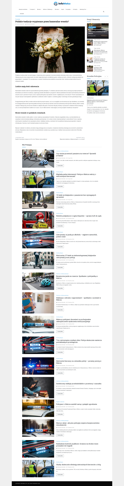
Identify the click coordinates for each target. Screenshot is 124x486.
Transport (32, 9)
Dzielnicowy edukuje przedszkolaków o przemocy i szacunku (78, 384)
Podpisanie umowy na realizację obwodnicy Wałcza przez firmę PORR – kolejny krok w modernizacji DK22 (100, 61)
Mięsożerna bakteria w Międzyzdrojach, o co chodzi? (72, 139)
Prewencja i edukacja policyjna (62, 151)
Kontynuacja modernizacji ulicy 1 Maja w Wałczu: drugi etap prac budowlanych (100, 43)
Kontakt (22, 13)
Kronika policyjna (90, 97)
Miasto (39, 9)
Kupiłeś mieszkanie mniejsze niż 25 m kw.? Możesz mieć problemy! (31, 139)
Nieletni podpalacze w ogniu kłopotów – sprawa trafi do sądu (78, 216)
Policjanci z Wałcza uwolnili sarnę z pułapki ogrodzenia (76, 404)
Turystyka (68, 9)
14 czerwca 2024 (98, 71)
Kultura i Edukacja (47, 9)
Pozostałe (17, 19)
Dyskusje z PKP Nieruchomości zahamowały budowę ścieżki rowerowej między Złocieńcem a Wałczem (100, 70)
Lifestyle (75, 9)
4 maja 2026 (90, 104)
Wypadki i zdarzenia (60, 401)
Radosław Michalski (31, 24)
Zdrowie (57, 9)
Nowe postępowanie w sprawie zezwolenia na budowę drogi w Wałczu (97, 31)
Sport (62, 9)
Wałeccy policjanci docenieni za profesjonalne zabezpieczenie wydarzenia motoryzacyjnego (73, 320)
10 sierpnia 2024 (98, 54)
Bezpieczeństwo (23, 9)
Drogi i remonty (92, 27)
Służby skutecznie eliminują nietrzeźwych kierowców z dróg (78, 465)
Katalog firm (83, 9)
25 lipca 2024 (97, 62)
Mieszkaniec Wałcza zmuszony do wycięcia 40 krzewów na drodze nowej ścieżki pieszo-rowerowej (100, 52)
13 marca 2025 (98, 45)
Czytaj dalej (60, 165)
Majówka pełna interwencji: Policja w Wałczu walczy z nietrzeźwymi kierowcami (97, 101)
